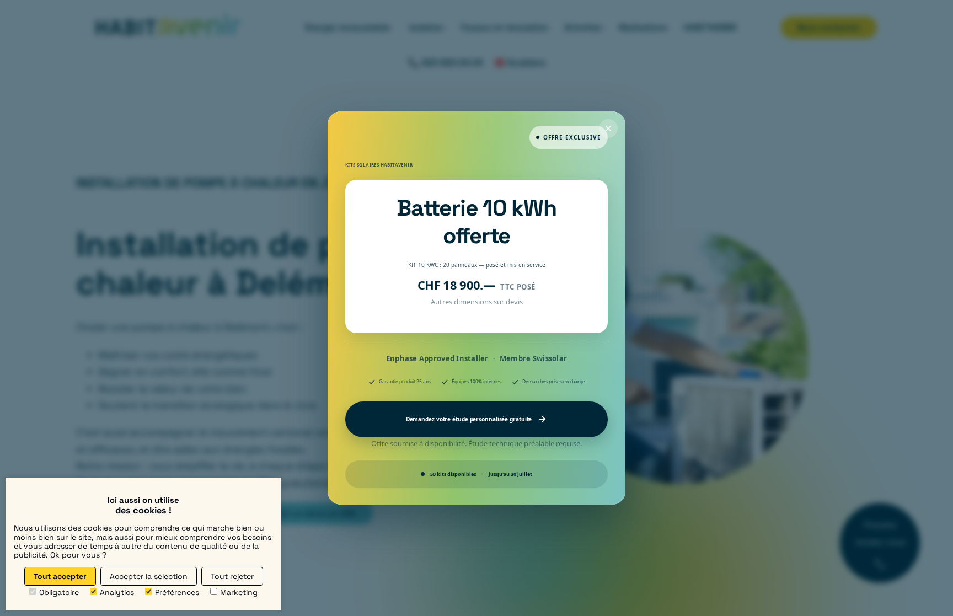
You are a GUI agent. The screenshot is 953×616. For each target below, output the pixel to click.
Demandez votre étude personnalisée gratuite (469, 419)
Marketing (239, 592)
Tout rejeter (232, 576)
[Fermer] (608, 128)
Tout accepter (60, 576)
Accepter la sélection (149, 576)
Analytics (117, 592)
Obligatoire (59, 592)
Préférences (177, 592)
